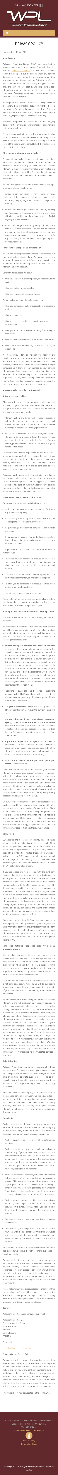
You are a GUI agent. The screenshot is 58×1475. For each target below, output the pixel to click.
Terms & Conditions (29, 1444)
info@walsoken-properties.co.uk (30, 1430)
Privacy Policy (29, 1440)
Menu (8, 33)
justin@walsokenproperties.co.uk (17, 1348)
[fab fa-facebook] (41, 5)
